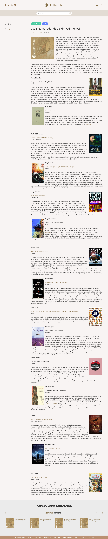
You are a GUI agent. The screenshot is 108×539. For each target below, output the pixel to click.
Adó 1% (84, 537)
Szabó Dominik (37, 33)
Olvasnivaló (36, 23)
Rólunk (30, 537)
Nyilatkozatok (67, 537)
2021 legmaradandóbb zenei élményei (45, 520)
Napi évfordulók (20, 537)
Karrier (77, 537)
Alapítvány (38, 537)
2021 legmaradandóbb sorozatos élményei (20, 520)
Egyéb (45, 23)
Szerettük (7, 30)
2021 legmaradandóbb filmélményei (70, 520)
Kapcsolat (57, 537)
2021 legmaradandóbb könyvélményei (94, 520)
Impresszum (47, 537)
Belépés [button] (91, 537)
